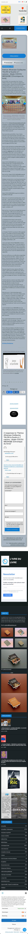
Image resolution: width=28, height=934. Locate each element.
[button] (26, 893)
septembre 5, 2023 (9, 453)
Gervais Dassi (9, 62)
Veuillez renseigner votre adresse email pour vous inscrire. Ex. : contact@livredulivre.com (13, 591)
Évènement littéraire (6, 868)
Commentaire (8, 490)
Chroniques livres (8, 66)
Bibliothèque (4, 842)
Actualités (3, 826)
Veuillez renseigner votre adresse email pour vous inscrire (13, 583)
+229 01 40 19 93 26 (7, 669)
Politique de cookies (9, 931)
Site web (7, 517)
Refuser (14, 924)
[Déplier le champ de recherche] (10, 28)
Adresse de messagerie (10, 511)
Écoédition (3, 861)
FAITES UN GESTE (14, 403)
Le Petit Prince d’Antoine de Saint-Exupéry (14, 351)
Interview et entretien (6, 874)
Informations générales (6, 871)
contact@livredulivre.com (10, 625)
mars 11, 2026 (8, 470)
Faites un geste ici (14, 56)
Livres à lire (3, 878)
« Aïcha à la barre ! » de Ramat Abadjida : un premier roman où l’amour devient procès (13, 728)
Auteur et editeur (5, 835)
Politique (3, 887)
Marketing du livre (5, 881)
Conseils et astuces (5, 852)
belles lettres (4, 839)
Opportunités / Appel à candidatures (9, 884)
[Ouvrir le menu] (2, 28)
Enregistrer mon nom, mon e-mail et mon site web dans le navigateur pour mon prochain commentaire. (14, 524)
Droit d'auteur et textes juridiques (9, 858)
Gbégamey (10, 151)
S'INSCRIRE (8, 595)
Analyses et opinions (6, 832)
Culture (3, 855)
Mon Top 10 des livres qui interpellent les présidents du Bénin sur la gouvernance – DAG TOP (13, 466)
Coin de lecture (4, 848)
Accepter (14, 920)
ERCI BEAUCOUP (14, 414)
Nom (6, 505)
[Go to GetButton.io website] (24, 932)
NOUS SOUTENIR (14, 408)
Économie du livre (5, 865)
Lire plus (17, 373)
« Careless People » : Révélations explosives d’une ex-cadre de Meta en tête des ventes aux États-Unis (13, 744)
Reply (7, 460)
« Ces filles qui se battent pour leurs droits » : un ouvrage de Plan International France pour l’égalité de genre (13, 761)
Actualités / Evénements (6, 829)
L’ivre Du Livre (4, 2)
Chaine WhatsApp (5, 672)
